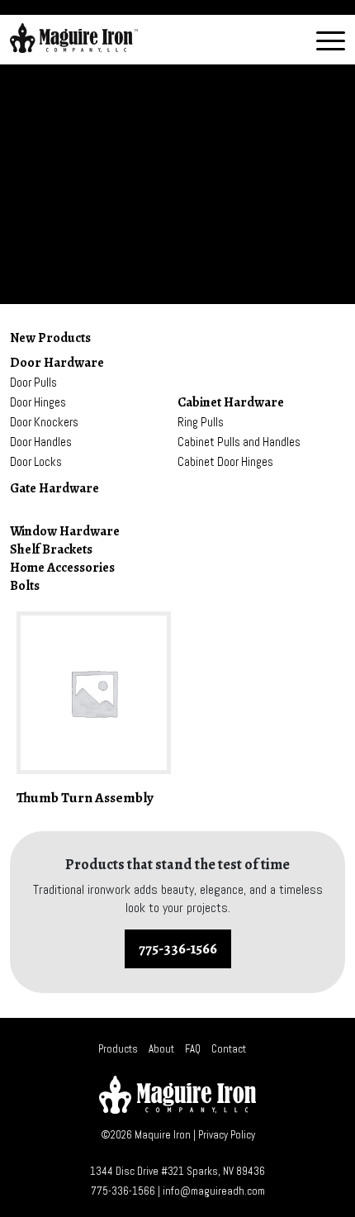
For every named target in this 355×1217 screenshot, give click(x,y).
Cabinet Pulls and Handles (239, 441)
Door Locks (36, 461)
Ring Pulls (201, 422)
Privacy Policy (226, 1135)
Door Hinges (38, 402)
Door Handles (41, 441)
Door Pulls (33, 382)
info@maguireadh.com (214, 1191)
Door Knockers (44, 422)
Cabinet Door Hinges (225, 461)
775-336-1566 (178, 948)
